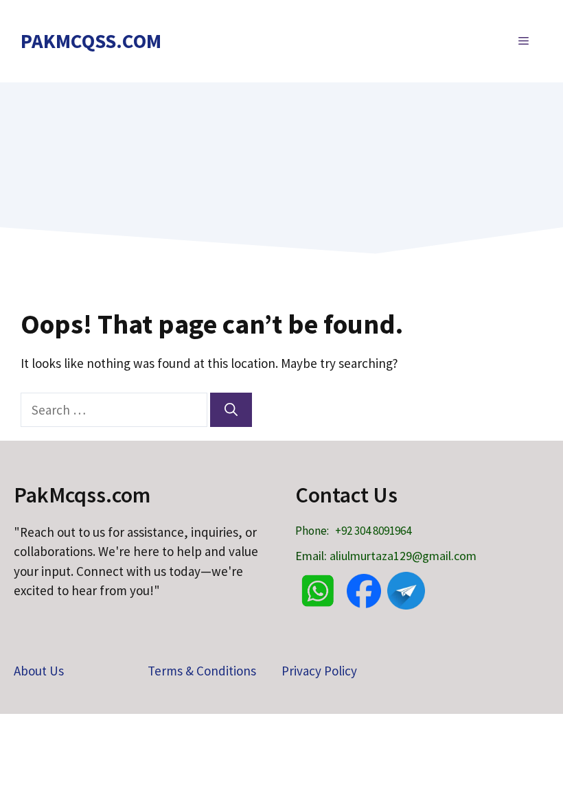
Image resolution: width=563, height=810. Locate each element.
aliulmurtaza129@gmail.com (403, 556)
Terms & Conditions (202, 670)
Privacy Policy (319, 670)
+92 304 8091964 (373, 530)
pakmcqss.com (91, 41)
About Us (39, 670)
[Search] (231, 410)
